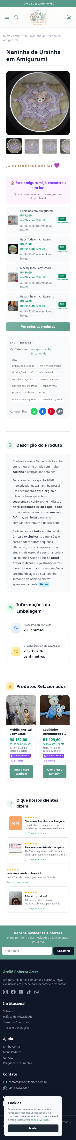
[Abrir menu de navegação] (7, 17)
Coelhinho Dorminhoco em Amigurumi (54, 731)
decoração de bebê (22, 372)
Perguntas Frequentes (17, 1063)
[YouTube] (21, 992)
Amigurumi (20, 36)
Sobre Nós (10, 1011)
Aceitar (33, 1128)
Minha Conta (11, 1046)
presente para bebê (23, 392)
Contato (8, 1057)
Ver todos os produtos (38, 326)
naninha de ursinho (50, 379)
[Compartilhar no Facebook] (42, 411)
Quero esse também (21, 771)
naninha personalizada (24, 386)
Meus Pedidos (12, 1052)
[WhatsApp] (36, 992)
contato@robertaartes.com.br (28, 1082)
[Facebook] (13, 992)
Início (6, 36)
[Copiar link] (59, 411)
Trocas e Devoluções (16, 1027)
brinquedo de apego (23, 365)
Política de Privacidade (18, 1016)
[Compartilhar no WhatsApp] (34, 411)
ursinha (43, 392)
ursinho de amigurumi (24, 399)
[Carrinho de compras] (69, 17)
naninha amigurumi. (23, 379)
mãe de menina (47, 372)
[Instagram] (5, 992)
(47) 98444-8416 (19, 1088)
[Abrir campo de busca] (16, 17)
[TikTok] (29, 992)
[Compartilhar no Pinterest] (51, 411)
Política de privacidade (37, 1120)
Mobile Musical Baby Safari (21, 731)
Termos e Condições (16, 1022)
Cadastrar (63, 951)
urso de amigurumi (52, 399)
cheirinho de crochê (50, 365)
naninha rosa (49, 386)
